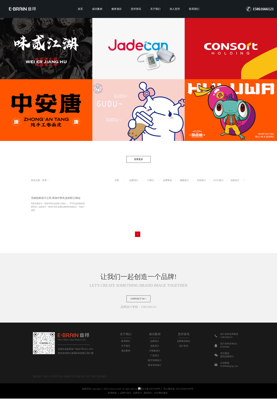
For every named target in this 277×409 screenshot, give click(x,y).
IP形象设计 (154, 351)
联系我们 (194, 9)
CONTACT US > (139, 299)
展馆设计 (148, 393)
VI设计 (150, 180)
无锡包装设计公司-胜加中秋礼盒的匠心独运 (55, 198)
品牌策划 (167, 180)
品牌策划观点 (183, 341)
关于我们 (155, 9)
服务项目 (116, 9)
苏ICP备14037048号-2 (151, 389)
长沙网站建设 (161, 393)
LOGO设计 (218, 180)
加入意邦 (175, 9)
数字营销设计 (154, 360)
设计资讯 (183, 346)
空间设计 (201, 180)
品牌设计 (133, 180)
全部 (117, 180)
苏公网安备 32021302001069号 (178, 389)
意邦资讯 (136, 9)
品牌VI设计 (125, 393)
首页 (80, 9)
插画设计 (184, 180)
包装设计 (235, 180)
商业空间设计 (154, 365)
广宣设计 (154, 355)
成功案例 (97, 9)
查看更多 (138, 159)
